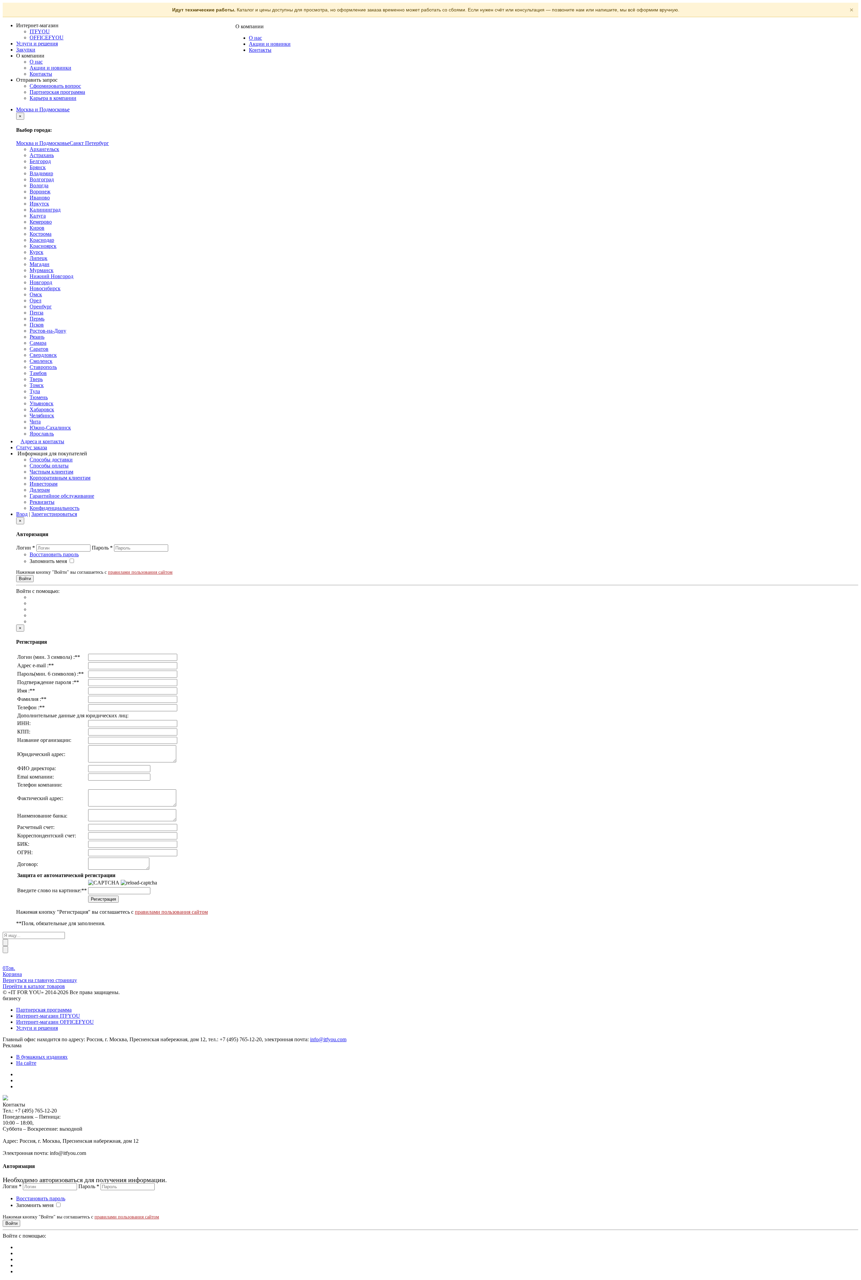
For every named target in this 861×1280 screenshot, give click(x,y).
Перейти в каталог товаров (34, 986)
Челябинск (42, 415)
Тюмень (39, 397)
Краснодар (42, 240)
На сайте (26, 1063)
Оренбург (41, 306)
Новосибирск (45, 288)
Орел (35, 300)
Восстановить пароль (54, 554)
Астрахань (42, 155)
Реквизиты (42, 502)
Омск (36, 294)
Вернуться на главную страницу (40, 980)
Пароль (102, 548)
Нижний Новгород (51, 276)
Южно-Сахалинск (50, 427)
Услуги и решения (37, 43)
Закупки (25, 49)
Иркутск (39, 203)
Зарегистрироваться (54, 514)
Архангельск (44, 149)
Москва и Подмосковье (43, 109)
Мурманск (41, 270)
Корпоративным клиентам (60, 478)
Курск (36, 252)
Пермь (37, 319)
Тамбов (38, 373)
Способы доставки (51, 459)
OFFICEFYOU (47, 37)
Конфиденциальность (54, 508)
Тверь (36, 379)
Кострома (40, 234)
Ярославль (42, 434)
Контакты (41, 74)
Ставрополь (43, 367)
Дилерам (40, 490)
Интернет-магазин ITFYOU (48, 1016)
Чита (35, 421)
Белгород (40, 161)
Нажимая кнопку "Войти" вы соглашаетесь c (94, 572)
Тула (35, 391)
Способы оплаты (49, 465)
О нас (36, 62)
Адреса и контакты (42, 441)
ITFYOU (40, 31)
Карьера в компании (53, 98)
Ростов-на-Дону (48, 331)
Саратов (39, 349)
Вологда (39, 185)
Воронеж (40, 191)
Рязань (37, 337)
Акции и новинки (50, 68)
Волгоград (42, 179)
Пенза (36, 312)
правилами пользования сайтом (140, 572)
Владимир (41, 173)
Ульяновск (41, 403)
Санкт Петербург (89, 143)
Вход (22, 514)
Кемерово (41, 222)
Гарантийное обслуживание (62, 496)
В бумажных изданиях (42, 1057)
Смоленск (41, 361)
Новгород (41, 282)
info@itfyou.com (328, 1039)
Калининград (45, 210)
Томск (37, 385)
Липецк (38, 258)
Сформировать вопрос (55, 86)
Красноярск (43, 246)
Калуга (38, 216)
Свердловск (43, 355)
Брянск (38, 167)
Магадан (39, 264)
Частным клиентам (51, 472)
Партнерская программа (57, 92)
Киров (37, 228)
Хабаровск (42, 409)
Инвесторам (44, 484)
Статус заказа (31, 447)
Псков (37, 325)
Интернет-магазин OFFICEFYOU (55, 1022)
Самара (38, 343)
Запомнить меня (48, 561)
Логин (25, 548)
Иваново (40, 197)
